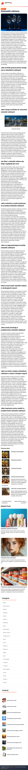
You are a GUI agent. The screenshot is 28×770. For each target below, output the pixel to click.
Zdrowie (5, 682)
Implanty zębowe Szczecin (9, 528)
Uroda (4, 672)
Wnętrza (5, 679)
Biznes (4, 602)
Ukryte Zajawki (6, 669)
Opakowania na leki (11, 700)
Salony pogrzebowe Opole (13, 736)
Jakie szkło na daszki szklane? (18, 488)
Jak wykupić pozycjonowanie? (14, 718)
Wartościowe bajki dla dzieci (14, 712)
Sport (4, 656)
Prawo (4, 642)
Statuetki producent (16, 460)
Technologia (6, 659)
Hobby (4, 616)
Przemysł (5, 646)
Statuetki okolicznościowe (17, 476)
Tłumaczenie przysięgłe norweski (15, 730)
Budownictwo (6, 606)
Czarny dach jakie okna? (12, 754)
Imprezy (5, 619)
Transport (5, 662)
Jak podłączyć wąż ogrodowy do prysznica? (14, 748)
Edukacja (5, 612)
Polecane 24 (12, 767)
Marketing (5, 622)
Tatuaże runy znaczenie (8, 558)
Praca (4, 639)
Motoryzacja (6, 629)
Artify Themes (4, 768)
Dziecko (5, 609)
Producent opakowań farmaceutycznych (14, 587)
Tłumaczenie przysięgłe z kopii (14, 742)
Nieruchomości (6, 632)
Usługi (3, 8)
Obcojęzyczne (6, 636)
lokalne (20, 305)
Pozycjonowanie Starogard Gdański (15, 724)
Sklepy (4, 652)
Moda (4, 626)
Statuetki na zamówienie (17, 451)
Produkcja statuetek (16, 468)
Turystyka (5, 665)
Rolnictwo (5, 649)
